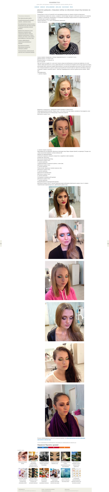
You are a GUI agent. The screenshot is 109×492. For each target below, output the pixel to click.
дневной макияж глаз (44, 442)
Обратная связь (67, 489)
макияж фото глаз (73, 442)
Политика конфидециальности (46, 490)
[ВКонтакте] (42, 447)
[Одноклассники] (64, 447)
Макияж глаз (54, 2)
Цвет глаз (58, 7)
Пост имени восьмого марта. (25, 18)
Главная (36, 7)
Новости (42, 7)
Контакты (43, 489)
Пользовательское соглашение (50, 489)
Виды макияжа (50, 7)
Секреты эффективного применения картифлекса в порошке (24, 42)
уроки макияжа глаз (59, 442)
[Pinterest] (53, 447)
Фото (71, 7)
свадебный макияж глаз (66, 442)
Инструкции (65, 7)
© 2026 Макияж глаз (22, 489)
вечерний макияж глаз (51, 442)
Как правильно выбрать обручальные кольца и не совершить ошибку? (24, 47)
